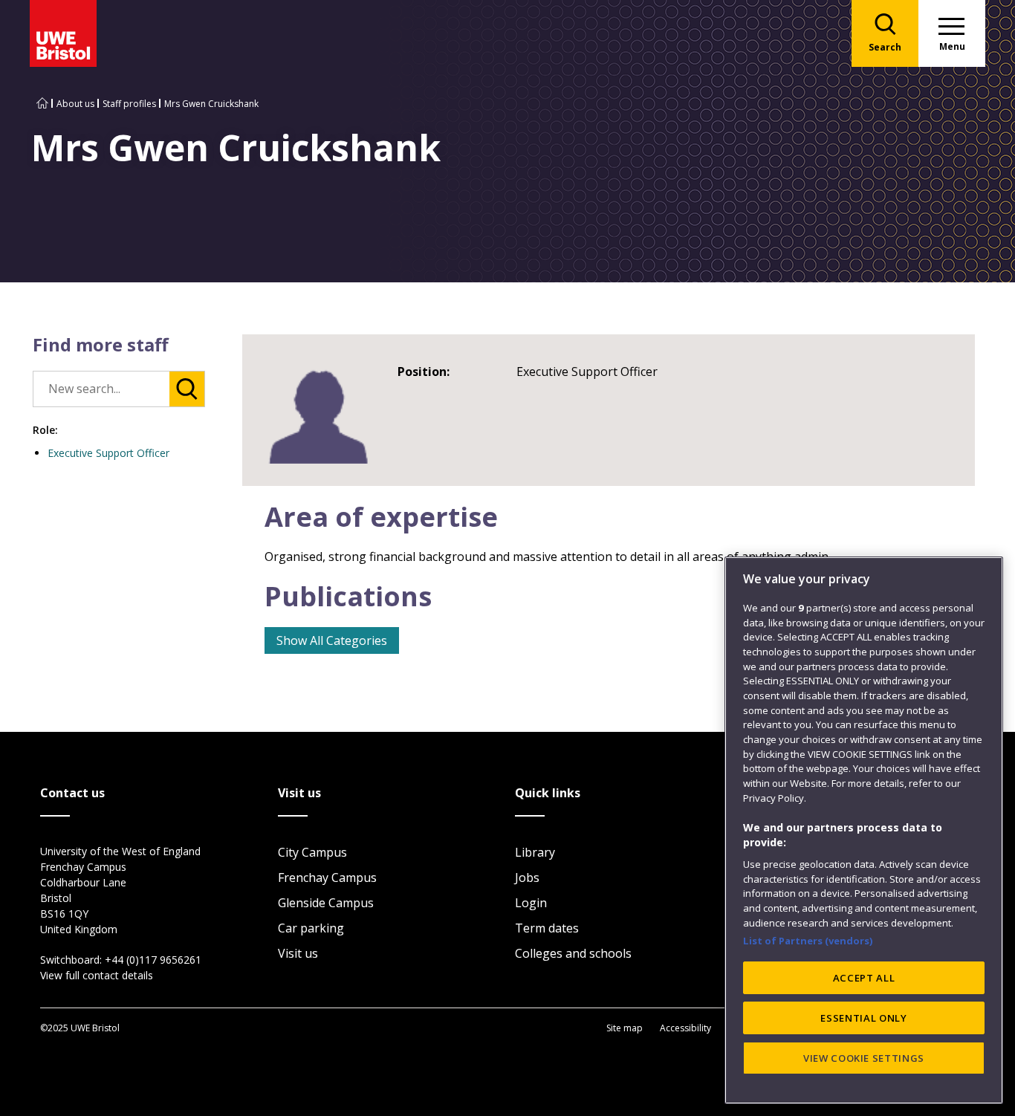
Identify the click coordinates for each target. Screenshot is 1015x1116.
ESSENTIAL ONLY (863, 1018)
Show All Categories (331, 640)
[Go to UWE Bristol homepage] (42, 103)
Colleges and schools (573, 953)
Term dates (547, 928)
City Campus (312, 852)
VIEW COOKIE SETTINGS (863, 1058)
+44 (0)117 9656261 (153, 960)
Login (531, 903)
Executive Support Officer (108, 453)
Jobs (527, 877)
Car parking (311, 928)
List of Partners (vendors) (808, 940)
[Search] (186, 389)
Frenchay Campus (327, 877)
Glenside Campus (326, 903)
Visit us (298, 953)
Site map (624, 1028)
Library (535, 852)
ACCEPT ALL (864, 977)
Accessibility (685, 1028)
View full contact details (96, 975)
